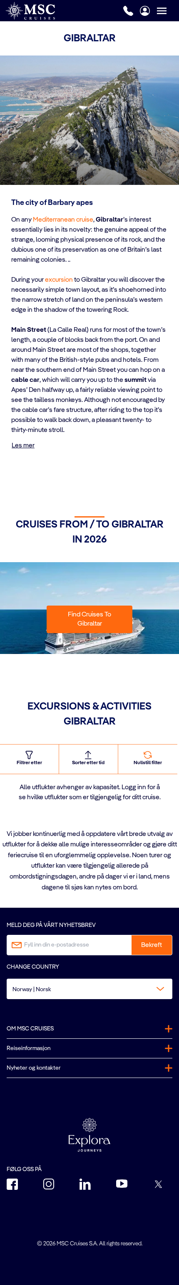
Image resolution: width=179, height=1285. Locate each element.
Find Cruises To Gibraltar (89, 619)
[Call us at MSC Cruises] (128, 11)
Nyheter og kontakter (34, 1068)
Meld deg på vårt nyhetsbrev (51, 925)
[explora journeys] (89, 1135)
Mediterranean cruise (63, 220)
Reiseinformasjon (28, 1048)
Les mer (23, 445)
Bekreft (151, 945)
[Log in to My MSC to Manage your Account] (145, 11)
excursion (59, 280)
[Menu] (168, 10)
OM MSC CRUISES (30, 1029)
